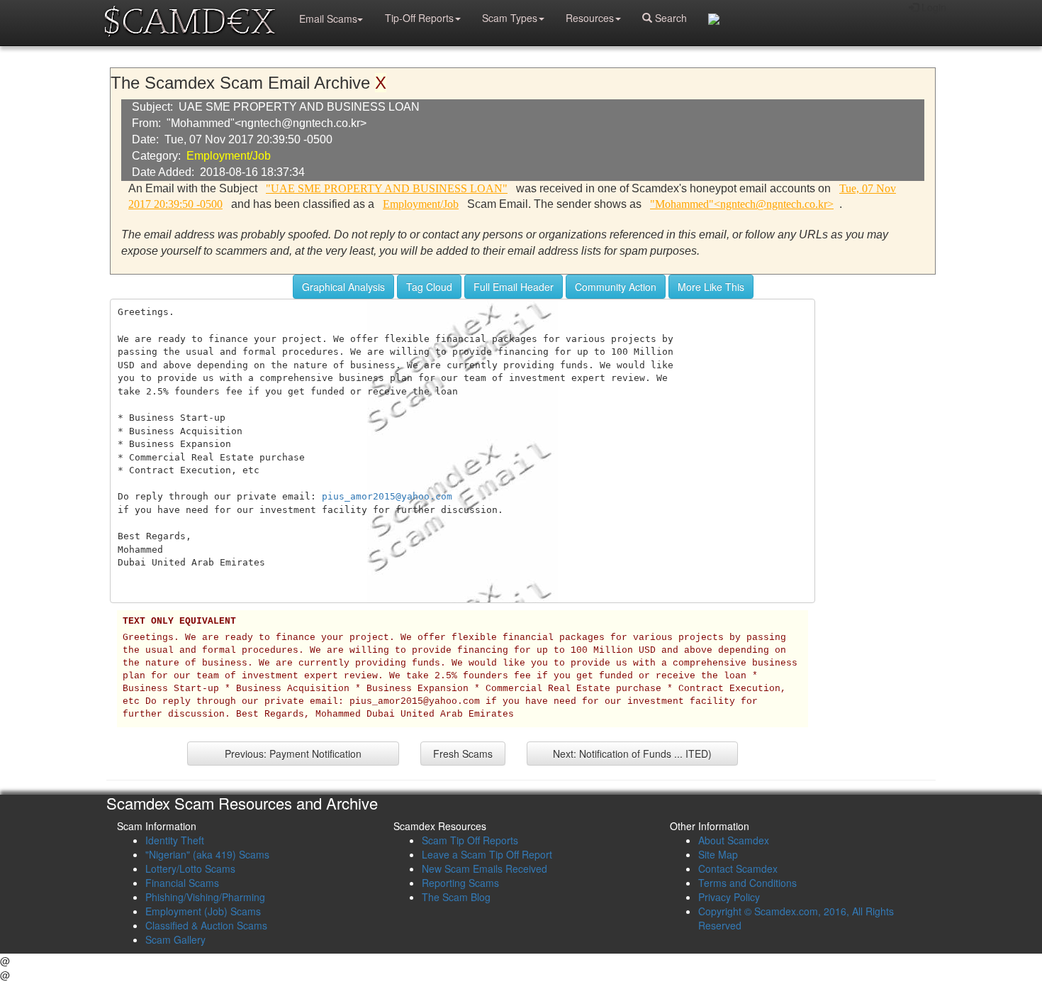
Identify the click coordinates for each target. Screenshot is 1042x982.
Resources (590, 18)
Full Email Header (514, 287)
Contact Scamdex (738, 868)
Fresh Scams (463, 753)
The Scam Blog (456, 897)
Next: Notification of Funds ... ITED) (632, 753)
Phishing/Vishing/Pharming (205, 897)
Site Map (718, 854)
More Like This (711, 287)
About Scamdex (733, 840)
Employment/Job (228, 156)
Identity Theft (174, 840)
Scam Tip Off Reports (470, 840)
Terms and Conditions (747, 883)
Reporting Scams (460, 883)
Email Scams (328, 18)
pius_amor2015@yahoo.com (387, 496)
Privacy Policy (729, 897)
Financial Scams (182, 883)
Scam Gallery (175, 939)
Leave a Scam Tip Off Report (487, 854)
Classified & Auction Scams (206, 925)
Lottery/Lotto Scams (190, 868)
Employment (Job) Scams (203, 911)
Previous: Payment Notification (293, 753)
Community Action (615, 287)
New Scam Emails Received (484, 868)
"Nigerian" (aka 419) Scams (207, 854)
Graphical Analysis (343, 287)
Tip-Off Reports (419, 18)
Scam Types (509, 18)
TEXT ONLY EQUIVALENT (179, 622)
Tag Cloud (429, 287)
